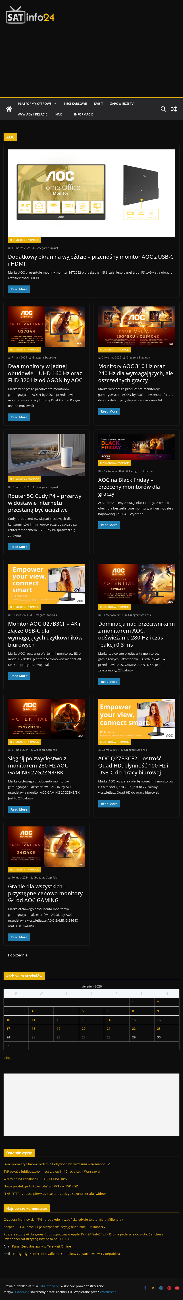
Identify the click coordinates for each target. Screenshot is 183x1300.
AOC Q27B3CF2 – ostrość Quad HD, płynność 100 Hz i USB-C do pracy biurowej (133, 765)
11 (33, 1020)
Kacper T (10, 1227)
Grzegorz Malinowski (19, 1219)
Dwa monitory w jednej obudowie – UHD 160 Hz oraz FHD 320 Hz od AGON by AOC (45, 373)
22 (134, 1028)
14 (108, 1020)
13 (83, 1020)
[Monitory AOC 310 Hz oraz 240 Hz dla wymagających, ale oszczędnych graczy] (136, 326)
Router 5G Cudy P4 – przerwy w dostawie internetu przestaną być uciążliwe (44, 502)
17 (8, 1028)
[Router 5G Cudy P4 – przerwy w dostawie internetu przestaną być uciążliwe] (46, 455)
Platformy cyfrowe (35, 103)
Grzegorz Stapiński (47, 248)
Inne (58, 114)
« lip (7, 1058)
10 (8, 1020)
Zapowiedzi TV (122, 103)
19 (58, 1028)
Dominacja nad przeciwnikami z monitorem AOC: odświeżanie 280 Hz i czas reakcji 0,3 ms (136, 634)
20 (83, 1028)
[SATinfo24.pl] (9, 109)
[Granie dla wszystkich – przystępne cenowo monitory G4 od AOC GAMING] (46, 846)
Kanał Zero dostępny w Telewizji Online (41, 1246)
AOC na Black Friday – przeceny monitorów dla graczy (129, 486)
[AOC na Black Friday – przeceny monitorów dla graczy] (136, 447)
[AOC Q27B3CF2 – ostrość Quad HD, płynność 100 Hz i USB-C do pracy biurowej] (136, 719)
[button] (54, 104)
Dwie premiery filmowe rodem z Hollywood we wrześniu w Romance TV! (57, 1164)
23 (159, 1028)
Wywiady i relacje (32, 114)
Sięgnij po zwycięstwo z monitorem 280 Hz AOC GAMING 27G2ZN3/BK (38, 765)
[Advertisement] (91, 64)
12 (58, 1020)
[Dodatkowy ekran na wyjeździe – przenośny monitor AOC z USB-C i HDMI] (91, 193)
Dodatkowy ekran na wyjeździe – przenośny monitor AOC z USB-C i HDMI (91, 260)
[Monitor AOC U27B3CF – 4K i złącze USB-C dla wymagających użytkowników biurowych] (46, 584)
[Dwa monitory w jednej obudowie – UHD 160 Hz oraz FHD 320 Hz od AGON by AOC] (46, 326)
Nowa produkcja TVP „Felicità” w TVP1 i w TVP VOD (41, 1186)
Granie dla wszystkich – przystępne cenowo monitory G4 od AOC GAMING (45, 893)
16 (159, 1020)
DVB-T (98, 103)
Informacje (83, 114)
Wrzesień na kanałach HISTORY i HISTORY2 (36, 1179)
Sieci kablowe (75, 103)
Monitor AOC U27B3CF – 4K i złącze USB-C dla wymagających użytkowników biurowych (45, 634)
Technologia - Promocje (24, 239)
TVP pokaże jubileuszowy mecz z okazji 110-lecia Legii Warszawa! (52, 1171)
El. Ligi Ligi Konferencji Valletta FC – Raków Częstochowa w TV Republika (66, 1254)
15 (134, 1020)
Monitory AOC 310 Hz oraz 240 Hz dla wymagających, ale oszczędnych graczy (135, 373)
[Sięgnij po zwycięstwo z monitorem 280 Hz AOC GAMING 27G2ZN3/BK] (46, 719)
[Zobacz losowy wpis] (174, 109)
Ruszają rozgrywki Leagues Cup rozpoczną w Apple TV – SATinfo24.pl (55, 1234)
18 (33, 1028)
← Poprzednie (15, 955)
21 (108, 1028)
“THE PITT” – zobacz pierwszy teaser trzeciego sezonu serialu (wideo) (55, 1193)
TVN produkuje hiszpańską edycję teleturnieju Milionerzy (80, 1219)
